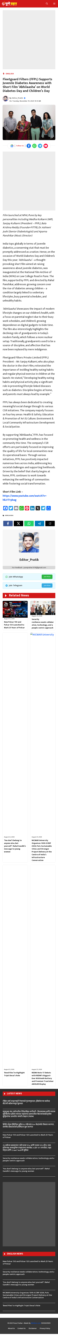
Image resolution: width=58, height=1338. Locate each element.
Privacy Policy (45, 1328)
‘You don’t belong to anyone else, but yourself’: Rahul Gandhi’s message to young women (15, 846)
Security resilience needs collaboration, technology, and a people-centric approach (43, 623)
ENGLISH (10, 73)
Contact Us (22, 1328)
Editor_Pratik (17, 98)
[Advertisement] (29, 39)
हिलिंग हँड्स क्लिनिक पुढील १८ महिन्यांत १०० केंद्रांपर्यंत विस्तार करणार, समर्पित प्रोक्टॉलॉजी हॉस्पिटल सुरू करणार (28, 1126)
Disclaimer (33, 1328)
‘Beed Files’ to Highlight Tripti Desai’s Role (14, 1074)
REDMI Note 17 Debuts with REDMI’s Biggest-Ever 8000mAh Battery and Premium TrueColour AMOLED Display (43, 1078)
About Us (11, 1328)
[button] (47, 3)
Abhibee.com (36, 1323)
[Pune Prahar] (9, 3)
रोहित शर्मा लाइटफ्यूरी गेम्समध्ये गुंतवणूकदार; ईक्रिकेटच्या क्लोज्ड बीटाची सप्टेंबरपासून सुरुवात (26, 1102)
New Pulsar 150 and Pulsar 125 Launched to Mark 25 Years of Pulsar (14, 624)
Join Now (47, 576)
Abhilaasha (9, 515)
